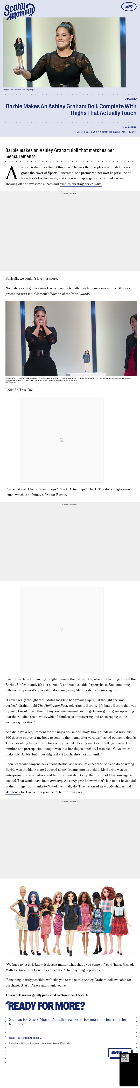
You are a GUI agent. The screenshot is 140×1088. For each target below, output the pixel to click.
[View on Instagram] (62, 440)
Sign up (116, 1053)
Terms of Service (52, 1043)
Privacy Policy (66, 1043)
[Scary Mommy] (19, 11)
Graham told (42, 705)
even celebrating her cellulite (81, 184)
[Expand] (123, 1056)
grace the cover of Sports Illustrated (47, 173)
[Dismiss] (134, 1056)
